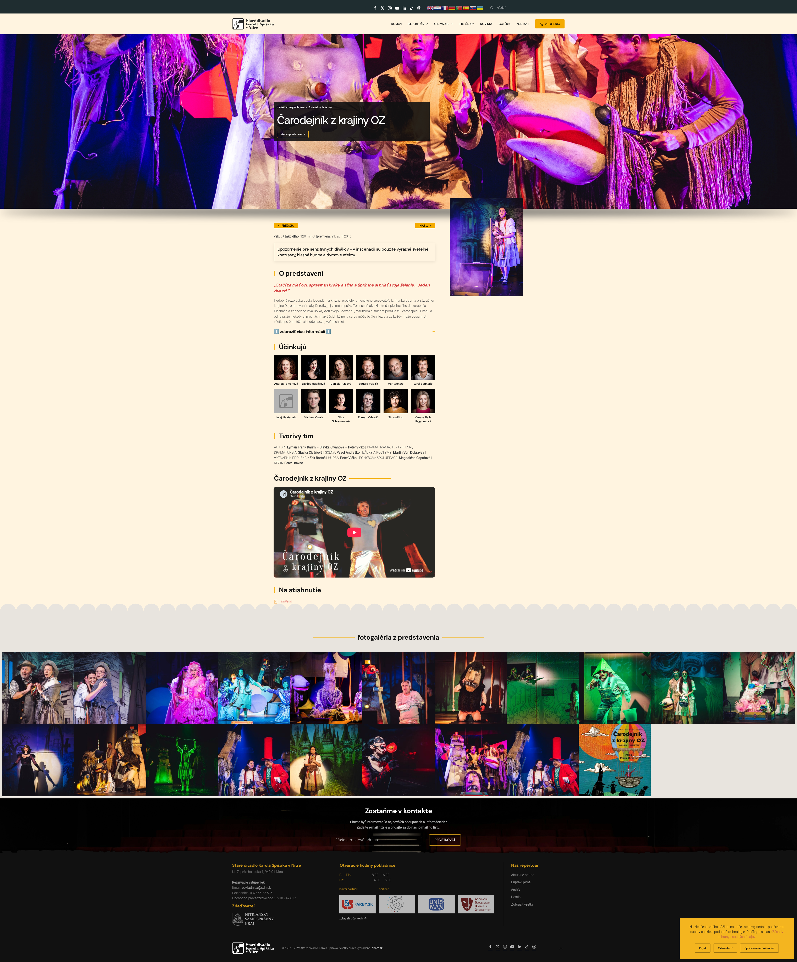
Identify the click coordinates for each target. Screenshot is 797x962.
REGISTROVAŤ (445, 840)
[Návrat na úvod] (253, 24)
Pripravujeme (521, 882)
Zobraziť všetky (522, 904)
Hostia (516, 897)
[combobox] (515, 7)
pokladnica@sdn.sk (256, 888)
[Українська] (480, 7)
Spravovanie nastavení (759, 948)
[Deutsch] (451, 7)
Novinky (486, 24)
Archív (516, 890)
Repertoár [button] (416, 24)
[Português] (458, 7)
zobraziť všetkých (351, 918)
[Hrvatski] (437, 7)
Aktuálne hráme (522, 875)
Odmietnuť (725, 948)
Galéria (504, 24)
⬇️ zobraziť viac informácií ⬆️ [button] (302, 331)
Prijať (702, 948)
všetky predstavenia (292, 134)
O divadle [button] (441, 24)
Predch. (287, 226)
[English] (430, 7)
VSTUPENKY (552, 24)
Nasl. (423, 226)
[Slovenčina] (473, 7)
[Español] (465, 7)
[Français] (444, 7)
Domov (396, 24)
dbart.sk (377, 948)
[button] (562, 948)
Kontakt (523, 24)
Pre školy (467, 24)
